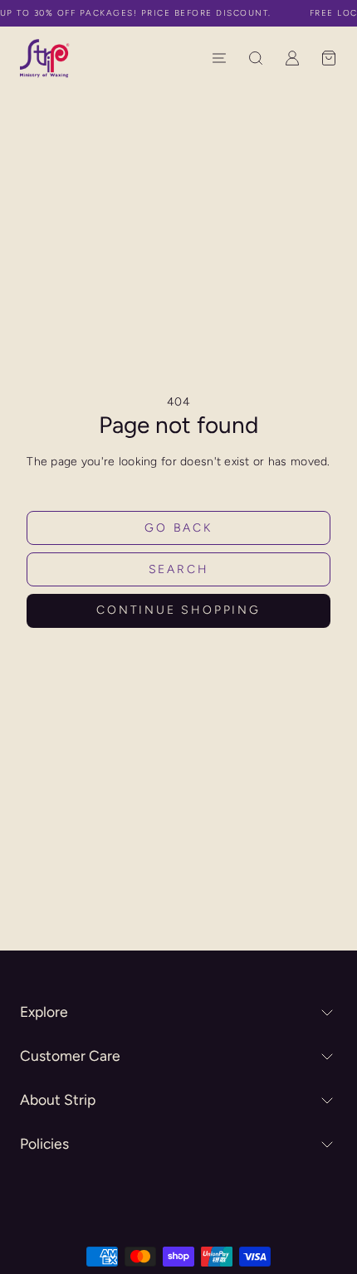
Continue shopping (178, 610)
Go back (178, 528)
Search (179, 569)
